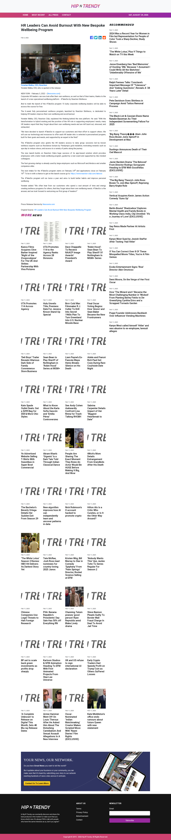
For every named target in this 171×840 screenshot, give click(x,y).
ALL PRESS (53, 15)
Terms (78, 809)
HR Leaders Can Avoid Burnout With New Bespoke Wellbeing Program (63, 210)
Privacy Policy (82, 812)
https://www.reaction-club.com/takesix (86, 173)
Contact (79, 820)
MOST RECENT (38, 15)
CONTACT (66, 15)
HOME (25, 15)
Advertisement (82, 816)
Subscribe (130, 820)
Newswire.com (53, 93)
